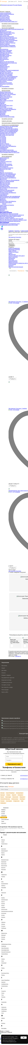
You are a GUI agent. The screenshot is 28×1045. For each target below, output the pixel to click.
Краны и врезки (5, 44)
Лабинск (3, 922)
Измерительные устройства (8, 63)
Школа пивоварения (7, 156)
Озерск (3, 959)
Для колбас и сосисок (6, 100)
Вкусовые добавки (5, 51)
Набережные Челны (6, 944)
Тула (2, 995)
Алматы (3, 809)
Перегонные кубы (5, 29)
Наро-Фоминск (5, 948)
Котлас (3, 915)
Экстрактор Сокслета (15, 237)
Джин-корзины (4, 38)
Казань (3, 897)
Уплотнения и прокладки (7, 45)
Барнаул (3, 795)
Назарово (3, 946)
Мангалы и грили (5, 95)
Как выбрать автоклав (7, 118)
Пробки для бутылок (6, 74)
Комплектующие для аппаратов (12, 29)
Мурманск (22, 797)
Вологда (3, 867)
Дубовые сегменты (5, 55)
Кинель (3, 903)
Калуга (3, 901)
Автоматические (5, 19)
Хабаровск (3, 803)
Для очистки (3, 58)
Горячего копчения (6, 83)
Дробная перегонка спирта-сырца (10, 216)
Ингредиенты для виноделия (9, 187)
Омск (2, 961)
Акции (4, 204)
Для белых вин (4, 185)
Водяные (2, 114)
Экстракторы (13, 38)
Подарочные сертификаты (8, 78)
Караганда (3, 815)
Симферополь (4, 984)
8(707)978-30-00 (24, 775)
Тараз (2, 821)
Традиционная (4, 98)
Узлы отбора (4, 34)
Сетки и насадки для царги (17, 256)
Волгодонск (4, 865)
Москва (2, 793)
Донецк (3, 876)
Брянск (3, 854)
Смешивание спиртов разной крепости (12, 215)
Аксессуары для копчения (8, 94)
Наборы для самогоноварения (9, 70)
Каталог (17, 231)
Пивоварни (3, 148)
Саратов (3, 982)
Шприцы (2, 102)
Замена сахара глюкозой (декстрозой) (11, 218)
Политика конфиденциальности (9, 740)
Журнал (2, 210)
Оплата (20, 1)
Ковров (3, 907)
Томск (2, 993)
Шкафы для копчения (6, 93)
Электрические (4, 115)
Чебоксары (4, 1009)
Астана (3, 811)
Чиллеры (2, 160)
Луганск (3, 926)
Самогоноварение (5, 13)
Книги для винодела (6, 191)
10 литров (3, 137)
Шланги (11, 41)
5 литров (2, 136)
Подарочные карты (6, 202)
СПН (7, 35)
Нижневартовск (5, 950)
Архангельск (4, 843)
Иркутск (14, 795)
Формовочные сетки (6, 105)
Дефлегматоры (4, 40)
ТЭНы (13, 33)
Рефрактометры (5, 66)
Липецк (3, 924)
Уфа (22, 801)
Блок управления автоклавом (9, 129)
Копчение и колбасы (6, 80)
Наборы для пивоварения (8, 174)
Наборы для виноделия (7, 190)
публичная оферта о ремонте (9, 742)
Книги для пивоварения (7, 176)
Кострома (3, 913)
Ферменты (3, 200)
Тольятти (3, 991)
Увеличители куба (5, 33)
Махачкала (15, 797)
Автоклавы (3, 112)
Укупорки (3, 163)
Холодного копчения (6, 84)
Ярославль (3, 1028)
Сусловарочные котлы (7, 150)
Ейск (2, 881)
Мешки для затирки (6, 164)
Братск (3, 852)
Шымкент (3, 823)
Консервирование (5, 110)
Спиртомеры (4, 64)
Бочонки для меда (5, 145)
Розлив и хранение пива (7, 175)
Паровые (3, 113)
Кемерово (20, 795)
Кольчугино (4, 909)
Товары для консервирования (9, 130)
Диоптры (2, 39)
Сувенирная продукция (7, 79)
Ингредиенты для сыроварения (9, 197)
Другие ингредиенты (6, 173)
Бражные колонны (5, 31)
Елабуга (3, 885)
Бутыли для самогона (6, 73)
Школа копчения (6, 90)
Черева (2, 103)
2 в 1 (1, 85)
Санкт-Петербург (10, 793)
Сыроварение (4, 194)
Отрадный (3, 963)
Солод (2, 171)
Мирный (3, 935)
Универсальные (5, 186)
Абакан (3, 839)
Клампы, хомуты (5, 43)
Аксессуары (3, 69)
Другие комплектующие (16, 267)
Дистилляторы (4, 15)
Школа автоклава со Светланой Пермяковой (12, 123)
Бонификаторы (4, 54)
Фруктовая (3, 99)
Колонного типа (5, 16)
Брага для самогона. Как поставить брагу (14, 641)
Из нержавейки (4, 86)
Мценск (3, 939)
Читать (12, 646)
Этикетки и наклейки (6, 75)
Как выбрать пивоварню (8, 154)
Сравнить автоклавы (7, 121)
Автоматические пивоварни (8, 151)
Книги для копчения (6, 108)
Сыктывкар (9, 801)
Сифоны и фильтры (6, 161)
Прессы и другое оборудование (9, 180)
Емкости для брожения (7, 61)
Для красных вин (5, 184)
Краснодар (8, 797)
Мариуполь (4, 933)
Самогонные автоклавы (7, 117)
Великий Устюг (5, 859)
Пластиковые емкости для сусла (9, 152)
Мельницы (3, 159)
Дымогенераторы (5, 92)
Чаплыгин (3, 1007)
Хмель (2, 170)
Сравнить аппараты (6, 25)
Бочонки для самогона (7, 135)
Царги (10, 34)
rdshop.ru (18, 656)
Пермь (3, 968)
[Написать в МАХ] (2, 229)
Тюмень (3, 997)
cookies (12, 1036)
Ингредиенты (4, 49)
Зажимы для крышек (6, 127)
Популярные (21, 270)
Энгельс (3, 1023)
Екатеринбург (19, 793)
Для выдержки (4, 59)
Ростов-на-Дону (5, 973)
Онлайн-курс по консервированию (10, 125)
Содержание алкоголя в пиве (9, 225)
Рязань (3, 975)
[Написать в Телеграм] (2, 227)
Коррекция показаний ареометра (10, 221)
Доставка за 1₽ (12, 1)
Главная (11, 231)
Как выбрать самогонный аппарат (10, 23)
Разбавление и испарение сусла (10, 223)
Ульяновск (3, 1002)
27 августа (12, 379)
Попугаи (12, 43)
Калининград (4, 899)
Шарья (3, 1018)
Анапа (2, 841)
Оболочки (3, 104)
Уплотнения (12, 264)
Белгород (3, 848)
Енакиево (3, 887)
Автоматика (3, 36)
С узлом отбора (4, 18)
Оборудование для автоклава (9, 126)
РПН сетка (3, 35)
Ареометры (3, 65)
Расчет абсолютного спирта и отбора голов (13, 220)
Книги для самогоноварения (8, 76)
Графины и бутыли (5, 71)
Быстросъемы (4, 41)
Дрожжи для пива (5, 169)
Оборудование (4, 158)
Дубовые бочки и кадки (7, 134)
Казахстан (5, 807)
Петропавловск (5, 819)
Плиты (2, 60)
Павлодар (4, 1)
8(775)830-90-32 (24, 778)
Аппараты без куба (5, 20)
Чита (2, 1013)
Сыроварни (3, 195)
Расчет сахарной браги (7, 217)
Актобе (3, 813)
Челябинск (4, 1011)
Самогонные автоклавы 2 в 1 (8, 21)
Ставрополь (16, 801)
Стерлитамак (4, 986)
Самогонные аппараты (7, 14)
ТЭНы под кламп (14, 252)
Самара (2, 801)
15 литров (3, 139)
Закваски (2, 199)
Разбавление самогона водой (9, 214)
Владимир (3, 861)
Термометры (4, 68)
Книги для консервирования (8, 131)
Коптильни (3, 81)
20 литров (3, 140)
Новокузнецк (15, 799)
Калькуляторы (4, 211)
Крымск (3, 917)
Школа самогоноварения (8, 27)
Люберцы (3, 928)
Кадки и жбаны (4, 144)
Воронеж (3, 869)
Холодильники (10, 39)
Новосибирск (4, 954)
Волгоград (3, 863)
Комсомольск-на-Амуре (7, 911)
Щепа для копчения (6, 97)
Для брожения (4, 56)
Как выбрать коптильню (8, 88)
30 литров (3, 141)
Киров (2, 797)
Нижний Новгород (5, 799)
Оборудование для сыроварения (10, 196)
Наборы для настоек (6, 53)
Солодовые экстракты (6, 168)
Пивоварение (4, 147)
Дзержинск (4, 874)
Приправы (3, 107)
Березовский (4, 850)
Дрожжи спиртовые (6, 50)
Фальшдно (10, 36)
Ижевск (8, 795)
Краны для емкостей (6, 165)
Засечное (3, 892)
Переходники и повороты (8, 46)
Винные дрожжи (5, 182)
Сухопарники (13, 40)
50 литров (3, 142)
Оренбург (22, 799)
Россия (5, 834)
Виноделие (3, 179)
